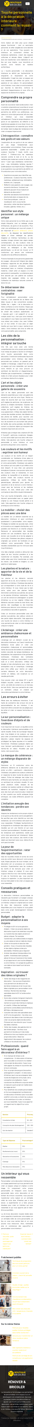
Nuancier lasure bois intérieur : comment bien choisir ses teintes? (25, 1239)
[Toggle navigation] (27, 3)
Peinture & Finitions (7, 37)
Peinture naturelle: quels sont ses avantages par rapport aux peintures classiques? (8, 1241)
